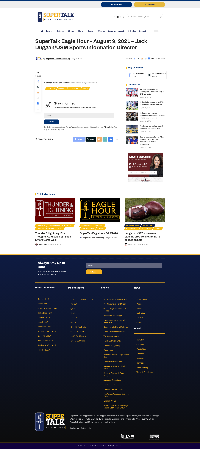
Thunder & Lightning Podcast (49, 228)
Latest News (148, 225)
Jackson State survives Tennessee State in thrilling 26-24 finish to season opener (152, 115)
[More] (152, 58)
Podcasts (62, 88)
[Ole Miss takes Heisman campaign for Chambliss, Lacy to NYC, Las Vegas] (132, 92)
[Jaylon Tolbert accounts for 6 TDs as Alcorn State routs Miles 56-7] (132, 105)
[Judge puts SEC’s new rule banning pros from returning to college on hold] (145, 210)
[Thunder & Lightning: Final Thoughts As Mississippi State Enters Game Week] (55, 210)
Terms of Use (70, 127)
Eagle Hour (51, 88)
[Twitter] (114, 17)
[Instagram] (120, 17)
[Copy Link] (145, 58)
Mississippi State (56, 225)
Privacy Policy (108, 127)
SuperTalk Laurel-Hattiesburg (58, 59)
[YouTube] (117, 17)
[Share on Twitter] (138, 58)
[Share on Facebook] (134, 58)
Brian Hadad (43, 244)
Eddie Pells (132, 244)
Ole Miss (147, 228)
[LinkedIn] (123, 17)
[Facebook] (112, 17)
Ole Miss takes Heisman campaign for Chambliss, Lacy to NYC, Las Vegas (152, 91)
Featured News (132, 225)
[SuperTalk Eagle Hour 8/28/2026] (100, 210)
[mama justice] (145, 168)
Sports (85, 88)
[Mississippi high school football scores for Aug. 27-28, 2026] (132, 129)
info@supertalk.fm (87, 428)
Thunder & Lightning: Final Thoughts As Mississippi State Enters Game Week (53, 236)
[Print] (149, 58)
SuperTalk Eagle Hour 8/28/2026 (99, 233)
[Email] (141, 58)
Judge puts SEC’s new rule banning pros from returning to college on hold (142, 236)
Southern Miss (74, 88)
